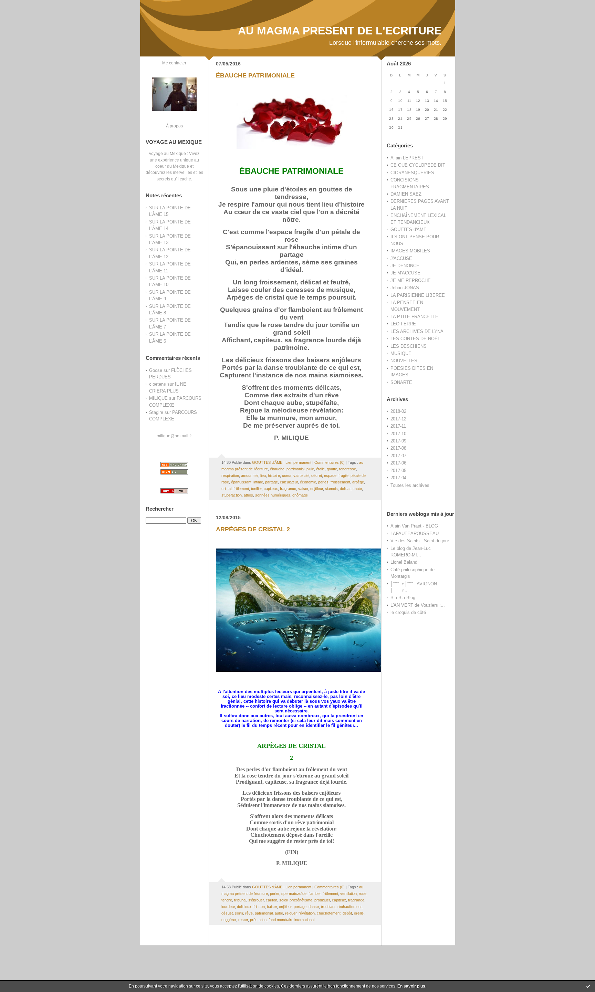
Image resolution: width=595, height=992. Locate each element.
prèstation (258, 920)
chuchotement (329, 913)
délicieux (244, 907)
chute (357, 489)
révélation (307, 913)
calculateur (289, 482)
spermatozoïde (293, 893)
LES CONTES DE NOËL (415, 338)
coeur (286, 475)
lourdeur (228, 907)
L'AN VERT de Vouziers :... (417, 605)
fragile (343, 475)
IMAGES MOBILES (410, 250)
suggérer (228, 920)
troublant (328, 907)
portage (300, 907)
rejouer (290, 913)
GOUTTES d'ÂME (408, 229)
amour (246, 475)
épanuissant (241, 482)
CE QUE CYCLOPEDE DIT (417, 165)
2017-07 (398, 455)
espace (330, 475)
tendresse (347, 469)
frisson (259, 907)
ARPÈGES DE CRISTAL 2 (253, 529)
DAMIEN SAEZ (405, 194)
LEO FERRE (403, 323)
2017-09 (398, 440)
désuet (227, 913)
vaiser (303, 489)
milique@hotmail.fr (174, 436)
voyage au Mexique (167, 153)
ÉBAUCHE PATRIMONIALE (255, 75)
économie (308, 482)
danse (314, 907)
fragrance (288, 489)
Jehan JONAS (404, 287)
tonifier (256, 489)
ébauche (277, 469)
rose (362, 893)
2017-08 (398, 448)
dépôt (347, 913)
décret (316, 475)
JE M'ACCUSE (405, 272)
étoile (320, 469)
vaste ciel (301, 475)
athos (248, 495)
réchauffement (349, 907)
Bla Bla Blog (402, 597)
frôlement (241, 489)
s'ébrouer (256, 900)
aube (279, 913)
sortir (239, 913)
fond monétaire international (291, 920)
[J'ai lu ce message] (588, 986)
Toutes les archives (409, 485)
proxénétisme (301, 900)
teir (255, 475)
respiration (230, 475)
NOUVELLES (403, 360)
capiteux (271, 489)
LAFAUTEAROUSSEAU (414, 533)
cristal (226, 489)
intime (258, 482)
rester (243, 920)
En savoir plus (411, 986)
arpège (358, 482)
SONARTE (401, 382)
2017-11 (398, 426)
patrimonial (295, 469)
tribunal (240, 900)
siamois (331, 489)
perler (274, 893)
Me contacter (174, 63)
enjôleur (316, 489)
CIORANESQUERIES (412, 172)
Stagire (156, 412)
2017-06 (398, 463)
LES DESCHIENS (408, 346)
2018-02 (398, 411)
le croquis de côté (408, 612)
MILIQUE (158, 398)
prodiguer (322, 900)
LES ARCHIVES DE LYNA (416, 331)
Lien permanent (298, 462)
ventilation (348, 893)
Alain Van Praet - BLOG (414, 526)
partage (271, 482)
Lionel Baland (403, 562)
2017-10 (398, 433)
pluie (310, 469)
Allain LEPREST (407, 157)
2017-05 (398, 470)
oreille (359, 913)
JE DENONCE (404, 265)
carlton (271, 900)
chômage (300, 495)
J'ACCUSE (401, 258)
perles (323, 482)
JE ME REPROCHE (410, 280)
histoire (274, 475)
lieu (263, 475)
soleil (283, 900)
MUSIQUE (400, 353)
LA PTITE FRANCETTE (414, 316)
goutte (332, 469)
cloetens (157, 384)
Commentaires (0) (329, 462)
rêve (249, 913)
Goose (155, 370)
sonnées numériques (272, 495)
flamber (315, 893)
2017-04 (398, 477)
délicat (345, 489)
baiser (272, 907)
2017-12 (398, 418)
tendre (226, 900)
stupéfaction (231, 495)
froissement (340, 482)
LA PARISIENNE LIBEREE (417, 295)
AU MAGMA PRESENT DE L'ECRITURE (339, 30)
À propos (174, 126)
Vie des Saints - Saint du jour (419, 540)
